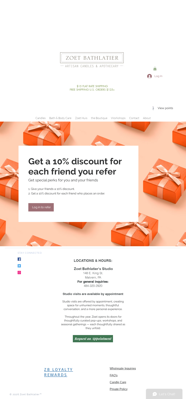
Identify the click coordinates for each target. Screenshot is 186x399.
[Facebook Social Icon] (19, 259)
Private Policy (119, 389)
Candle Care (118, 382)
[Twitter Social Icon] (19, 265)
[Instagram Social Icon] (19, 272)
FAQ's (114, 375)
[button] (155, 68)
